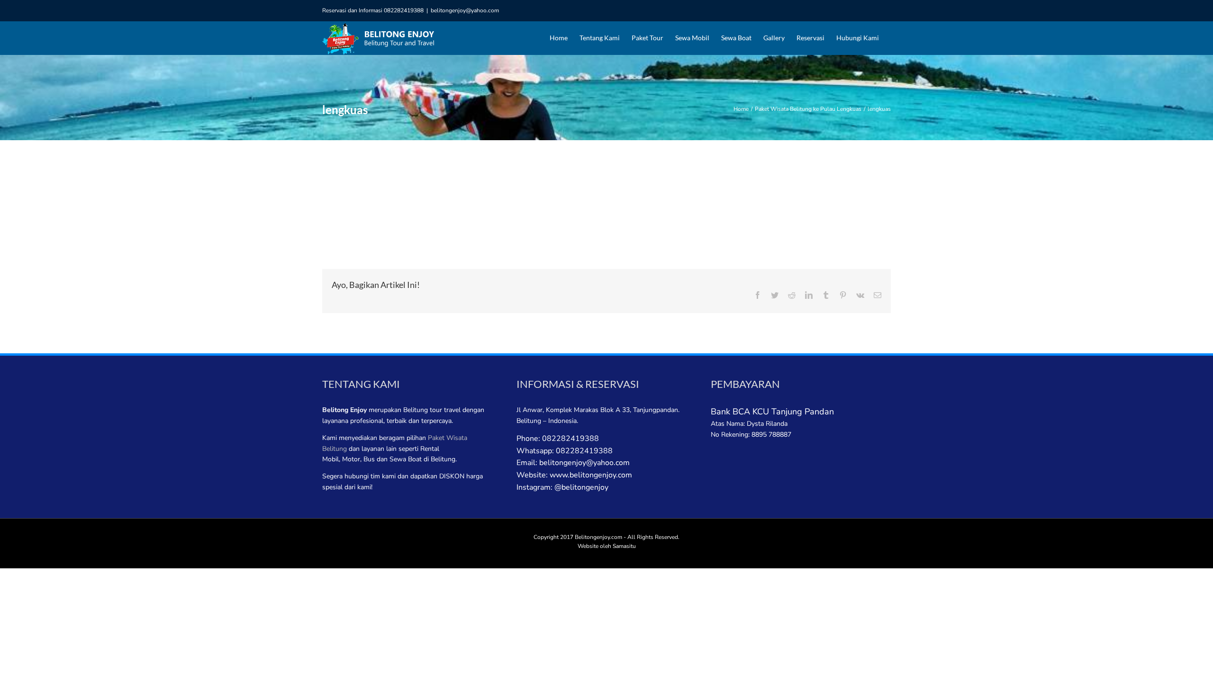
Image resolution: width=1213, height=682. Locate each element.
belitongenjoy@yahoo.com (465, 10)
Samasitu (624, 546)
